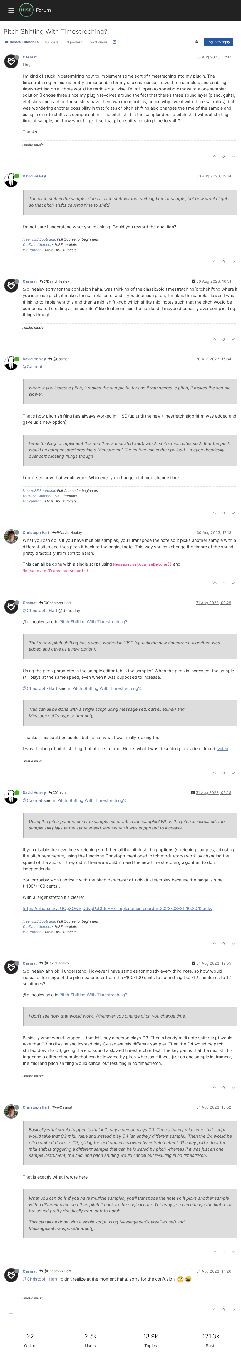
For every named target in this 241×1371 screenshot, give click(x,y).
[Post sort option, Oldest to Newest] (197, 42)
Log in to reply (218, 42)
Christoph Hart (36, 532)
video (222, 748)
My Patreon (31, 250)
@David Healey (56, 281)
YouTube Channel (36, 244)
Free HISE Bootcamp (39, 239)
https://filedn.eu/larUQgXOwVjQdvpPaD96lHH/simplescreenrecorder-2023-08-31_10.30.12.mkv (117, 908)
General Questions (24, 42)
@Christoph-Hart (40, 610)
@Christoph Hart (57, 603)
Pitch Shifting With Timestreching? (93, 621)
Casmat (30, 57)
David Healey (34, 176)
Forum (43, 10)
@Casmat (60, 359)
